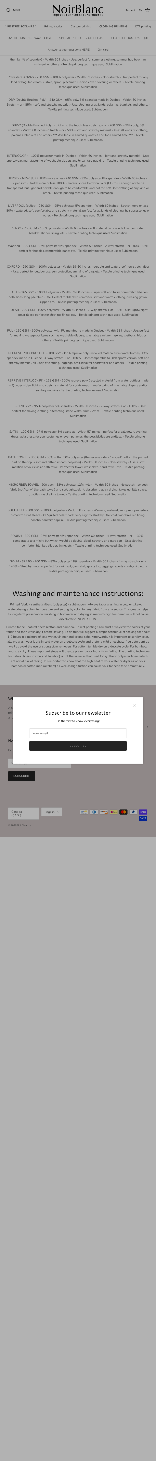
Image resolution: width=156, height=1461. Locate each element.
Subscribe (78, 746)
